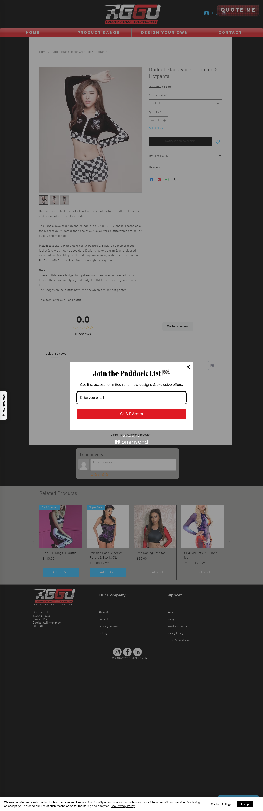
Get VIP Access (131, 414)
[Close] (188, 367)
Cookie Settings (221, 804)
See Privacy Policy (123, 806)
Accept (245, 804)
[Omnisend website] (131, 439)
